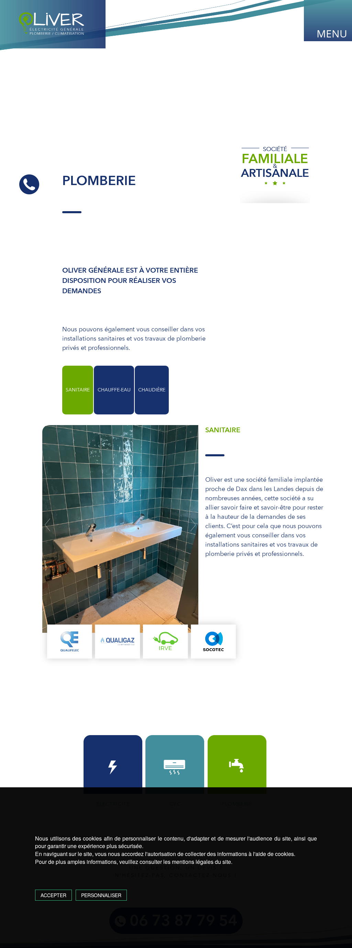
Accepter (53, 895)
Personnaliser (101, 895)
